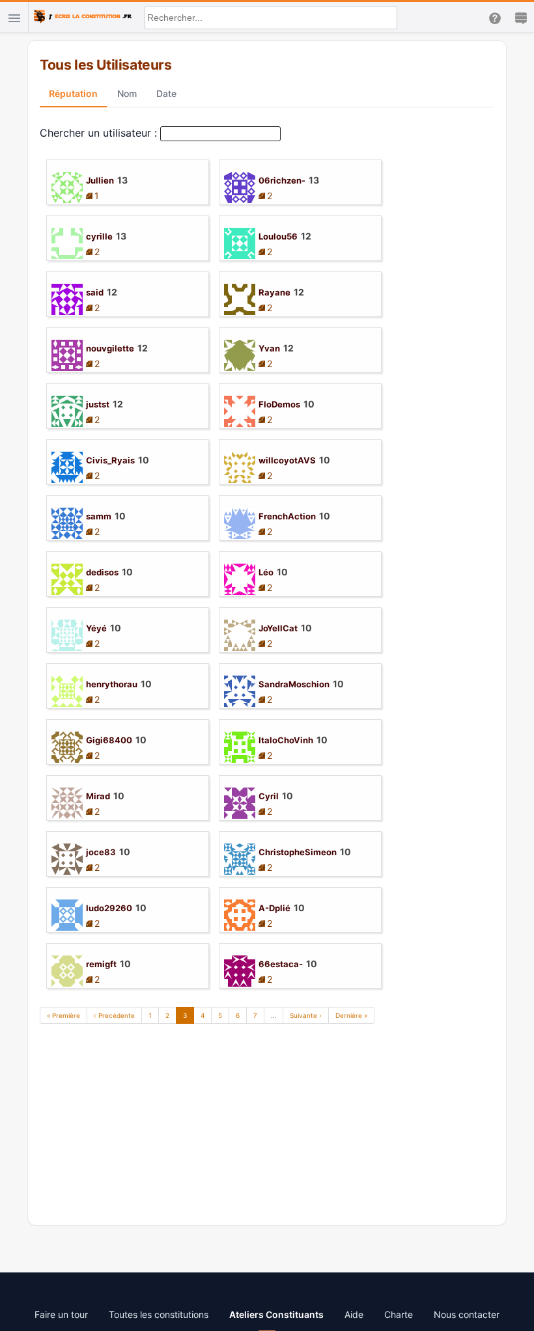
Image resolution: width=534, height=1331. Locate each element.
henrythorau (111, 684)
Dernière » (351, 1015)
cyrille (99, 236)
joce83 (101, 852)
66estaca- (281, 964)
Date (166, 93)
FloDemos (279, 404)
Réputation (73, 93)
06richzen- (282, 180)
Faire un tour (61, 1314)
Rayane (274, 292)
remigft (101, 964)
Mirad (98, 796)
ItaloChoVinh (286, 740)
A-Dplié (274, 908)
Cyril (269, 796)
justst (97, 404)
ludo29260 (109, 908)
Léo (266, 572)
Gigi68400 (109, 740)
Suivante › (306, 1015)
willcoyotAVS (287, 460)
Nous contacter (466, 1314)
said (95, 292)
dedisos (102, 572)
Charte (398, 1314)
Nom (127, 93)
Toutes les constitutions (158, 1314)
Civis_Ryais (110, 460)
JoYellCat (278, 628)
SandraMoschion (294, 684)
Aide (353, 1314)
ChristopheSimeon (298, 852)
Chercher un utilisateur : (98, 132)
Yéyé (96, 628)
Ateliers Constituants (276, 1314)
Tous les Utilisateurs (105, 65)
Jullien (100, 180)
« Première (63, 1015)
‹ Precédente (114, 1015)
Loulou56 (278, 236)
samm (98, 516)
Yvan (269, 348)
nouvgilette (110, 348)
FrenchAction (287, 516)
